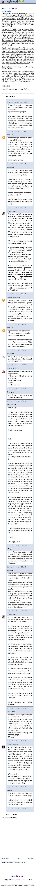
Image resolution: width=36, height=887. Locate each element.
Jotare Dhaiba (11, 744)
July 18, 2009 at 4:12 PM (16, 787)
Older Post (31, 858)
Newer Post (5, 858)
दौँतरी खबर (27, 89)
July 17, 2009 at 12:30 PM (17, 365)
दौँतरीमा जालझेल (6, 11)
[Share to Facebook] (7, 86)
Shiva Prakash (11, 368)
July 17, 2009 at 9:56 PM (16, 401)
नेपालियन (9, 167)
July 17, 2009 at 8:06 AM (16, 294)
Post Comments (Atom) (17, 862)
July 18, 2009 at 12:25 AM (17, 545)
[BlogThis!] (4, 86)
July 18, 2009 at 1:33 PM (16, 708)
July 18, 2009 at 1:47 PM (16, 741)
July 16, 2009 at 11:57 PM (17, 131)
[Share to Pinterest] (9, 86)
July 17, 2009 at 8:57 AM (16, 324)
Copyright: (3, 885)
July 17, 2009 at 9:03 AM (16, 350)
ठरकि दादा (9, 211)
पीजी (8, 135)
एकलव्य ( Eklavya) (12, 297)
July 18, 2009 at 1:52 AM (16, 567)
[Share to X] (6, 86)
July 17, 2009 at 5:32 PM (16, 388)
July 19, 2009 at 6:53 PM (16, 808)
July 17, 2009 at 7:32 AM (16, 207)
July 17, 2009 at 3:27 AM (16, 164)
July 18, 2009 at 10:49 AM (17, 611)
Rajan (9, 354)
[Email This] (2, 86)
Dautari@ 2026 (11, 885)
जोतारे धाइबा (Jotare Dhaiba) (15, 102)
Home (18, 858)
